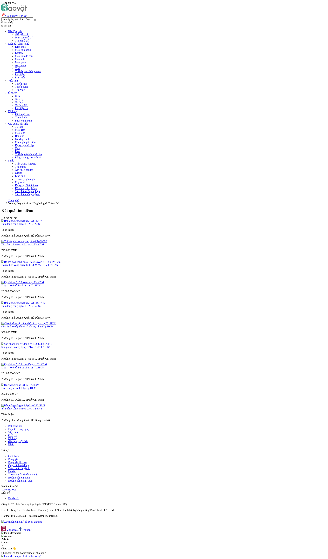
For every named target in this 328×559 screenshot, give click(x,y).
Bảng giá (13, 459)
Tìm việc (20, 89)
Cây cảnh (20, 182)
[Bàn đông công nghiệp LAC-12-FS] (22, 220)
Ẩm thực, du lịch (24, 169)
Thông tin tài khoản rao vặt (22, 474)
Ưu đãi (12, 471)
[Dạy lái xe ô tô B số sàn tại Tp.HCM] (22, 282)
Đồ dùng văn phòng (26, 188)
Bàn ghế (19, 135)
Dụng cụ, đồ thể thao (26, 185)
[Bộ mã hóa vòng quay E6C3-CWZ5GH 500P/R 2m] (30, 261)
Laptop (19, 52)
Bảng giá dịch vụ (17, 462)
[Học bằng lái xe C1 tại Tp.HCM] (20, 384)
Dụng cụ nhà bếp (24, 145)
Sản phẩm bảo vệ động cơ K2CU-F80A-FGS (26, 347)
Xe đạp (19, 102)
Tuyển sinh (21, 83)
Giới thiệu (13, 456)
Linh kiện (20, 77)
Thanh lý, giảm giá (25, 179)
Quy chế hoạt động (18, 465)
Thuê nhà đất (22, 40)
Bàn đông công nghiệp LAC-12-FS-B (22, 408)
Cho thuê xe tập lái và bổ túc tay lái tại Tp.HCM (27, 326)
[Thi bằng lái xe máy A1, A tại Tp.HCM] (24, 241)
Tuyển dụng (21, 86)
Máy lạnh (20, 132)
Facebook (13, 498)
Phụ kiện (20, 74)
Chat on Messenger (32, 556)
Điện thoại (20, 46)
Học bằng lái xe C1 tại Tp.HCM (18, 388)
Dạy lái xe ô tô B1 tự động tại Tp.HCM (22, 367)
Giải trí (19, 172)
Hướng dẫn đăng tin (19, 477)
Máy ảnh (20, 59)
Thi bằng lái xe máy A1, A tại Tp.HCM (22, 244)
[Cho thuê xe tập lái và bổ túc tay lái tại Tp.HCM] (28, 323)
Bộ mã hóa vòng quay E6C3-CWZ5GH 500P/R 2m (29, 265)
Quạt (17, 148)
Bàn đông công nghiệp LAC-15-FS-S (21, 306)
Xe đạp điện (21, 105)
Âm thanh (20, 65)
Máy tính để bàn (24, 56)
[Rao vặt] (14, 11)
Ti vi (17, 68)
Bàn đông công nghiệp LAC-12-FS (20, 224)
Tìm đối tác (21, 117)
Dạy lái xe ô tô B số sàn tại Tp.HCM (21, 285)
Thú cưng (20, 166)
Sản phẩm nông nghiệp (27, 194)
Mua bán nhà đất (24, 37)
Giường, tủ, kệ (23, 139)
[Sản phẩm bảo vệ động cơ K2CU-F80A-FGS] (27, 343)
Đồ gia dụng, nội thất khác (29, 157)
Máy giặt (20, 129)
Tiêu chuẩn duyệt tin (19, 468)
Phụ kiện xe (21, 108)
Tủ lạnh (19, 126)
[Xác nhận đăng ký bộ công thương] (21, 521)
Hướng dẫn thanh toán (20, 480)
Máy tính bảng (23, 49)
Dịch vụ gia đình (24, 120)
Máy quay (20, 62)
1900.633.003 (8, 489)
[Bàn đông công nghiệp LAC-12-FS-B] (23, 405)
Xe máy (19, 99)
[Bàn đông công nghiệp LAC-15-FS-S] (23, 302)
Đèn (17, 151)
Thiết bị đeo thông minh (28, 71)
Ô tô (17, 96)
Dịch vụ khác (22, 114)
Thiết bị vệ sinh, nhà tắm (28, 154)
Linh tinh (20, 175)
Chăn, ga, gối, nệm (25, 142)
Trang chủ (13, 200)
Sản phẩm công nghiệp (27, 191)
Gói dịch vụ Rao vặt (16, 15)
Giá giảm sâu (22, 34)
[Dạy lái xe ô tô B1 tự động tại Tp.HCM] (24, 364)
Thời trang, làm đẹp (25, 163)
